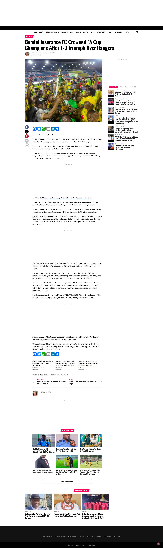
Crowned (53, 375)
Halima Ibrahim (37, 55)
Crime (92, 32)
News (71, 32)
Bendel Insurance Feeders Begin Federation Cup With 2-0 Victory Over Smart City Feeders (88, 363)
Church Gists (101, 32)
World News (118, 32)
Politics (85, 32)
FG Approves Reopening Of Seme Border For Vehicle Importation (66, 198)
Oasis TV (78, 32)
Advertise (90, 537)
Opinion (110, 32)
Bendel (46, 375)
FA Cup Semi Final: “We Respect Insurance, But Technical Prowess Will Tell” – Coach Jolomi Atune (65, 363)
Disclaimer (98, 537)
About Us (82, 537)
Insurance (64, 375)
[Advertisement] (81, 13)
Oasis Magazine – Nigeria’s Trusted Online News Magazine (51, 32)
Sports (127, 32)
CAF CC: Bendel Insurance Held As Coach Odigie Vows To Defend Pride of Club (42, 363)
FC (59, 375)
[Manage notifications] (158, 543)
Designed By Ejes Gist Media (112, 537)
